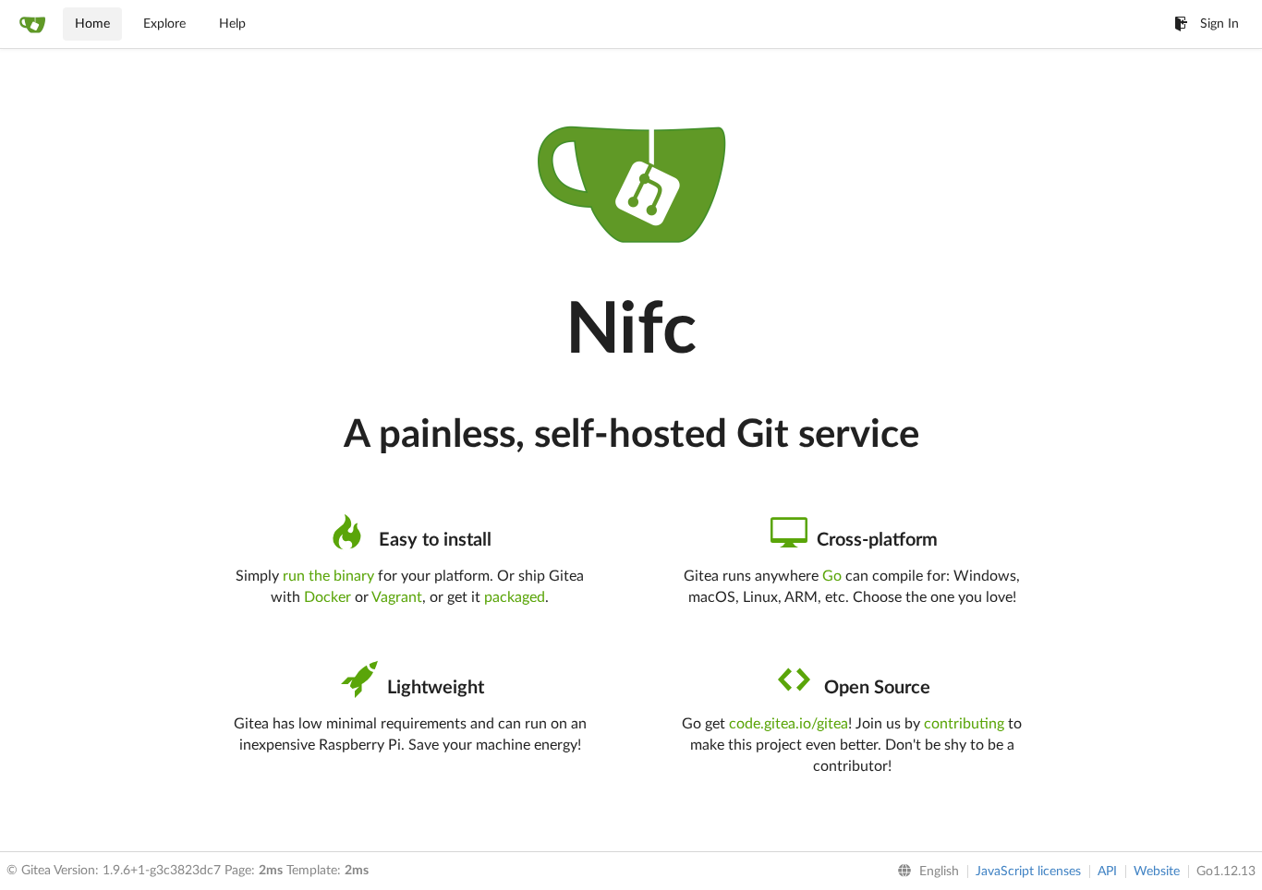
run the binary (328, 576)
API (1107, 871)
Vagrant (396, 597)
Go (832, 576)
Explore (164, 24)
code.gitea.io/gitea (788, 723)
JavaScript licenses (1028, 871)
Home (92, 24)
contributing (964, 723)
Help (232, 24)
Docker (327, 597)
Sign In (1219, 24)
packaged (514, 597)
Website (1157, 871)
